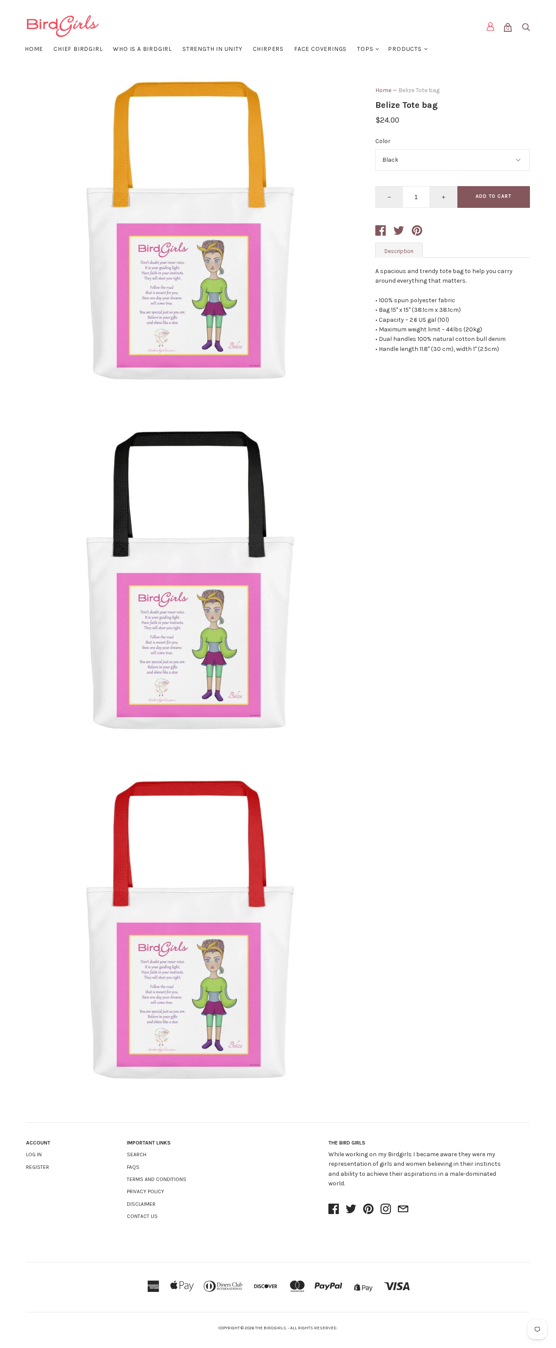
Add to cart (493, 196)
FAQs (133, 1167)
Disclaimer (141, 1204)
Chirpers (268, 49)
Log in (34, 1154)
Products (404, 49)
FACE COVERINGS (320, 49)
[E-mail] (403, 1210)
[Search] (525, 29)
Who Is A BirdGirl (142, 49)
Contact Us (142, 1216)
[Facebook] (333, 1210)
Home (34, 49)
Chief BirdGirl (78, 49)
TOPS (365, 49)
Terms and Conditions (156, 1179)
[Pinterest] (368, 1210)
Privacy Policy (145, 1191)
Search (136, 1154)
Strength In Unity (212, 49)
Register (37, 1167)
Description (399, 251)
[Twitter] (351, 1210)
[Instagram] (386, 1210)
